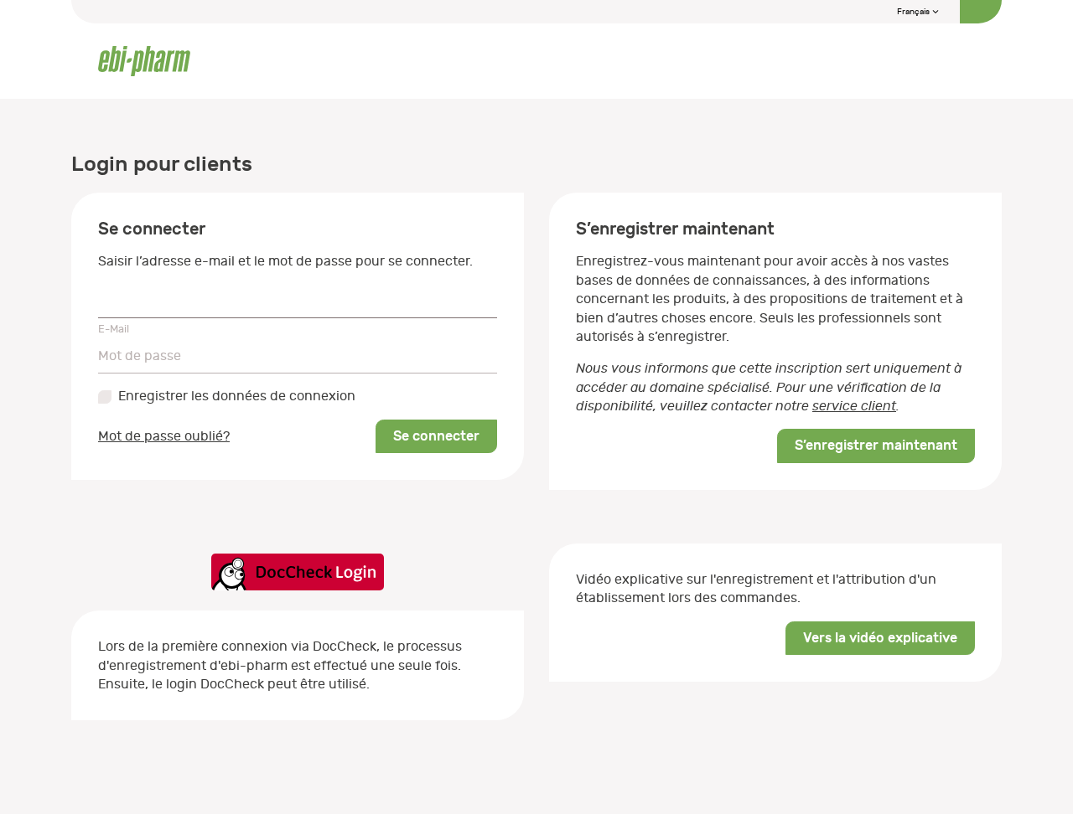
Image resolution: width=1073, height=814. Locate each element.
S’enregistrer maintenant (876, 445)
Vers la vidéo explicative (880, 638)
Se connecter (436, 436)
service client (854, 406)
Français (914, 12)
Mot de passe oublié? (164, 436)
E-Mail (113, 328)
